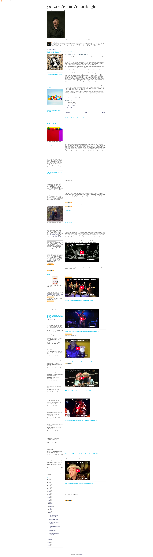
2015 (49, 496)
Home (86, 112)
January (50, 540)
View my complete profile (51, 49)
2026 (49, 479)
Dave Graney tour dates (51, 319)
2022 (49, 485)
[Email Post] (80, 97)
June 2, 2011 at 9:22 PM (72, 105)
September (51, 506)
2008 (49, 545)
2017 (49, 493)
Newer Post (68, 112)
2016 (49, 494)
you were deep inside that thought (71, 7)
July (50, 509)
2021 (49, 487)
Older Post (103, 112)
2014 (49, 497)
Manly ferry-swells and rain (53, 519)
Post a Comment (69, 107)
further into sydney (52, 520)
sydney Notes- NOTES (53, 530)
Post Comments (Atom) (88, 115)
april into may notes (52, 535)
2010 (49, 542)
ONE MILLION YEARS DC (54, 234)
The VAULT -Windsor (52, 528)
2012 (49, 500)
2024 (49, 482)
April (50, 537)
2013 (49, 499)
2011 (49, 502)
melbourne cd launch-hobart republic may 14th (54, 534)
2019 (49, 490)
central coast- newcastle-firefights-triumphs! (53, 516)
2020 (49, 488)
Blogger (81, 554)
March (50, 539)
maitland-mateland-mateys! (54, 513)
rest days (50, 524)
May (50, 512)
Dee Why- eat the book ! (53, 517)
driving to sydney (52, 531)
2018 (49, 491)
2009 (49, 544)
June (50, 511)
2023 (49, 484)
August (50, 508)
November (51, 503)
